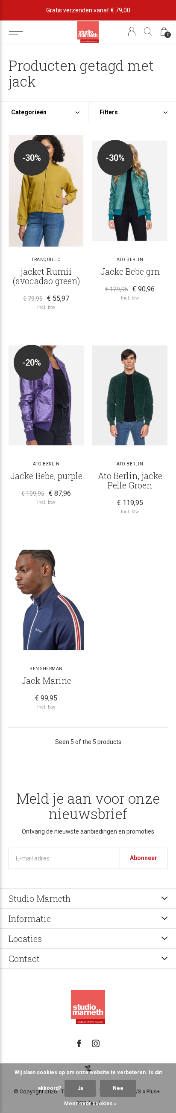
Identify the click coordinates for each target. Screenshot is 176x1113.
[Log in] (131, 31)
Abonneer (143, 857)
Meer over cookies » (90, 1104)
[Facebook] (79, 1043)
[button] (15, 31)
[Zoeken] (148, 31)
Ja (80, 1088)
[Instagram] (96, 1043)
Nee (118, 1088)
